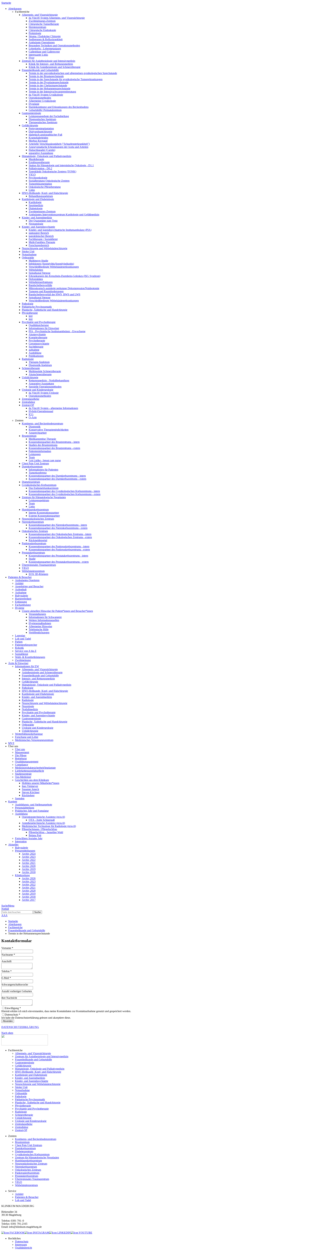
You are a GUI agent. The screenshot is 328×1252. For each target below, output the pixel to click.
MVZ (11, 743)
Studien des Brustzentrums (43, 445)
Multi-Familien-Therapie (42, 242)
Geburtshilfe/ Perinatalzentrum (45, 110)
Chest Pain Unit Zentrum (35, 463)
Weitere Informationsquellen (44, 620)
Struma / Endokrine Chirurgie (45, 36)
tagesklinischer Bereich (41, 236)
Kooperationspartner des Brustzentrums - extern (54, 448)
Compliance (21, 764)
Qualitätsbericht (23, 1247)
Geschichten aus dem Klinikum (32, 780)
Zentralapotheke (30, 398)
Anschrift (6, 961)
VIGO (32, 174)
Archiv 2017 (29, 899)
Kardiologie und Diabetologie (38, 199)
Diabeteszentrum (31, 481)
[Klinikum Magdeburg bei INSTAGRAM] (37, 1232)
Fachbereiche (15, 927)
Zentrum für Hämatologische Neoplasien (44, 497)
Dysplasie (34, 103)
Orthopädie (28, 257)
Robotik (19, 647)
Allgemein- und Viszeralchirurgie (40, 14)
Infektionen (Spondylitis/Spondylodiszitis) (51, 263)
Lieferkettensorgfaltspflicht (29, 770)
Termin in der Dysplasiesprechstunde (49, 82)
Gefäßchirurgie (30, 125)
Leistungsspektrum (39, 500)
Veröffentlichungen (39, 632)
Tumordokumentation (40, 183)
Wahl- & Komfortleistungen (30, 657)
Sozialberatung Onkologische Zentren (49, 180)
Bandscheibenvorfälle (40, 285)
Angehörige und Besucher (29, 586)
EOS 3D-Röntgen (38, 574)
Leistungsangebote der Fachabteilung (49, 116)
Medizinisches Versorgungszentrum (34, 740)
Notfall (5, 908)
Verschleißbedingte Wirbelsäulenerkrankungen (54, 266)
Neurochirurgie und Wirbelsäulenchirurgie (44, 248)
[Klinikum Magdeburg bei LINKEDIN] (60, 1232)
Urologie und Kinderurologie (37, 389)
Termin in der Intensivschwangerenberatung (52, 91)
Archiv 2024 (29, 853)
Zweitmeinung (23, 660)
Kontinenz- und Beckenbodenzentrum (42, 423)
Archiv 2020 (29, 866)
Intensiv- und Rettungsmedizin (38, 678)
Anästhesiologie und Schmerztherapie (42, 672)
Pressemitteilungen (25, 850)
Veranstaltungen (37, 614)
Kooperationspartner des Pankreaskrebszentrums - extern (59, 549)
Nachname (8, 954)
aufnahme (34, 349)
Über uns (20, 749)
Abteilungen (15, 924)
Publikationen (36, 355)
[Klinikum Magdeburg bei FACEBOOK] (13, 1232)
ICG (31, 414)
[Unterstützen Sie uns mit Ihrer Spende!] (24, 1044)
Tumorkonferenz (38, 472)
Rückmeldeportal (38, 540)
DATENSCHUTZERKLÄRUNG (20, 1027)
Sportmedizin (36, 205)
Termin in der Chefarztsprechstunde (48, 85)
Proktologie (35, 33)
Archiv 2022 (29, 859)
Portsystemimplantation (41, 128)
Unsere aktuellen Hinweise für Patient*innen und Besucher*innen (57, 611)
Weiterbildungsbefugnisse (29, 733)
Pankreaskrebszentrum (34, 543)
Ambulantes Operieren (27, 580)
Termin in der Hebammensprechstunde (49, 88)
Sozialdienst (21, 654)
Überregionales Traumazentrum (39, 564)
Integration (21, 841)
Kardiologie (35, 202)
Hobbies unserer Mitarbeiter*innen (40, 783)
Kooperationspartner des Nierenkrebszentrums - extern (58, 528)
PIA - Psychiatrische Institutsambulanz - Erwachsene (57, 331)
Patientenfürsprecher (26, 644)
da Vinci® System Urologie (44, 392)
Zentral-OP (28, 405)
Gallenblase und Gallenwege (44, 51)
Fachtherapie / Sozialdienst (43, 239)
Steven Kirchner (30, 792)
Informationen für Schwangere (45, 617)
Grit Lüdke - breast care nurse (45, 460)
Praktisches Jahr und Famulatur (32, 810)
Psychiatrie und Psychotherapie (39, 322)
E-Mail (6, 977)
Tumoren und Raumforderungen (46, 291)
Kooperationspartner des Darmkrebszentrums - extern (57, 478)
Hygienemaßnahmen (40, 623)
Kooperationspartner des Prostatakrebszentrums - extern (59, 561)
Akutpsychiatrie (37, 334)
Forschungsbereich (39, 245)
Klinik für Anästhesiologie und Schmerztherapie (54, 67)
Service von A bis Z (25, 650)
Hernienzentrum (37, 27)
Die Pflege (20, 755)
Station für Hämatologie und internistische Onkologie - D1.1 (61, 165)
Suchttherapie (36, 346)
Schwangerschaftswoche (14, 984)
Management (22, 752)
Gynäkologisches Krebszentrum (39, 485)
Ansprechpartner (38, 432)
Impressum (21, 1244)
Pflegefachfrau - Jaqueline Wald (46, 832)
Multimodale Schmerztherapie (45, 371)
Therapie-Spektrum (39, 362)
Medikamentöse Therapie (42, 438)
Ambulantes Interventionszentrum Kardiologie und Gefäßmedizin (64, 214)
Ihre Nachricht (9, 997)
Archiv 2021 (29, 863)
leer (31, 315)
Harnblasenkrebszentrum (35, 509)
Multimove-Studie (38, 260)
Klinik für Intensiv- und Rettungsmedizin (51, 63)
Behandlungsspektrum (41, 196)
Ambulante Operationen (42, 42)
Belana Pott (35, 835)
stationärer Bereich (39, 233)
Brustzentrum (29, 435)
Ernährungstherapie (39, 162)
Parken (19, 641)
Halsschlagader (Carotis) (42, 150)
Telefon (6, 971)
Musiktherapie (36, 159)
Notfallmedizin (30, 709)
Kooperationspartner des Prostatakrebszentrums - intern (58, 555)
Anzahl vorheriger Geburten (16, 991)
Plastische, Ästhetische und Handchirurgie (44, 309)
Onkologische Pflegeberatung (45, 186)
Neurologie (28, 706)
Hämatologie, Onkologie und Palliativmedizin (46, 156)
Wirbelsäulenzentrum (33, 571)
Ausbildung (35, 352)
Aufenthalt (20, 589)
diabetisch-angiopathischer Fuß (45, 134)
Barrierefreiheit (23, 598)
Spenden (19, 798)
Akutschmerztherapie (40, 374)
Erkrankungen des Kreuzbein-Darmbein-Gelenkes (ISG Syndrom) (64, 276)
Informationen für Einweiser (44, 328)
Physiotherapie (30, 312)
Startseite (6, 2)
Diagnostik (34, 426)
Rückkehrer (28, 795)
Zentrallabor (28, 402)
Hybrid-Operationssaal (41, 411)
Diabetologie (36, 208)
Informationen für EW (27, 666)
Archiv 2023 (29, 856)
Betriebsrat (21, 758)
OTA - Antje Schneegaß (42, 820)
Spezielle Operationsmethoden (45, 386)
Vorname (7, 948)
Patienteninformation (40, 451)
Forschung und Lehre (26, 737)
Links (32, 189)
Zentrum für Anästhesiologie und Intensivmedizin (48, 60)
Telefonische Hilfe (39, 629)
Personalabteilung (24, 807)
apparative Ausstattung (41, 153)
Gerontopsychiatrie (39, 343)
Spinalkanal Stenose (39, 272)
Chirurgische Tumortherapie (44, 24)
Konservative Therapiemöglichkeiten (49, 429)
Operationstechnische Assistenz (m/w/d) (43, 816)
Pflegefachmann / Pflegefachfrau (39, 829)
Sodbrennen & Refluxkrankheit (46, 39)
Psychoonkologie (38, 177)
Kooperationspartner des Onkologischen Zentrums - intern (60, 534)
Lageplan (20, 635)
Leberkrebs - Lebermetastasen (45, 48)
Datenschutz (21, 1241)
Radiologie (28, 359)
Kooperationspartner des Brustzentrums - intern (54, 441)
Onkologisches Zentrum (35, 531)
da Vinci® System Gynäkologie (46, 94)
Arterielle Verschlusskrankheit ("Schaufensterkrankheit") (59, 143)
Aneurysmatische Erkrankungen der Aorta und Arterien (58, 146)
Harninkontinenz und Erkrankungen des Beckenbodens (58, 107)
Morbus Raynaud (38, 140)
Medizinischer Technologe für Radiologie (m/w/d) (49, 826)
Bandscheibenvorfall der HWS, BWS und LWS (54, 294)
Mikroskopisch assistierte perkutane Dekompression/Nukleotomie (64, 288)
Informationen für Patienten (43, 469)
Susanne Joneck (30, 789)
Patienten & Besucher (26, 1197)
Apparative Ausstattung (41, 383)
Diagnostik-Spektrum (40, 365)
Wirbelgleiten (36, 269)
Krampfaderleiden (38, 137)
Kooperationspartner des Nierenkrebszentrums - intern (58, 524)
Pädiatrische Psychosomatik (37, 306)
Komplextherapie (38, 337)
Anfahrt (19, 583)
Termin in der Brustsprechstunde (46, 76)
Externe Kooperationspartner (44, 515)
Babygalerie (21, 595)
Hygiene (19, 607)
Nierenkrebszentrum (33, 521)
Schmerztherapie (31, 368)
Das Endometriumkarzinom (43, 488)
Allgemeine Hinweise (40, 626)
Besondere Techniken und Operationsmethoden (54, 45)
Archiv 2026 (29, 878)
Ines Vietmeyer (30, 786)
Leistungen (35, 454)
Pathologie (27, 303)
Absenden (8, 1021)
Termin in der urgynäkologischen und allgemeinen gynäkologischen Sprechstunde (73, 73)
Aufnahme (20, 592)
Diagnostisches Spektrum (42, 119)
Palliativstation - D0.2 (40, 168)
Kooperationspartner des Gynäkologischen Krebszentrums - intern (64, 491)
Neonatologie (36, 223)
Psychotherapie (37, 340)
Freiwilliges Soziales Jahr (28, 838)
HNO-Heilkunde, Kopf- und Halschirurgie (45, 193)
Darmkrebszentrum (32, 466)
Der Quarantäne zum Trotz (43, 220)
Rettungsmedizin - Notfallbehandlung (49, 380)
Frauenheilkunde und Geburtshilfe (40, 70)
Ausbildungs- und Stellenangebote (33, 804)
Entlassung (21, 601)
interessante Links (38, 54)
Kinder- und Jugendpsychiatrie (38, 226)
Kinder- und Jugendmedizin (37, 217)
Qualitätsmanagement (26, 761)
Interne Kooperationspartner (44, 512)
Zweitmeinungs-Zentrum (42, 20)
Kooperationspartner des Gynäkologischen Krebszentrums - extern (64, 494)
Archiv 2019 (29, 869)
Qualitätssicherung (39, 325)
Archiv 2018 (29, 872)
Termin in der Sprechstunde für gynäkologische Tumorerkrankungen (65, 79)
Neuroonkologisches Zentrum (38, 518)
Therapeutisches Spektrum (43, 122)
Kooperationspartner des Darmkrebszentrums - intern (57, 475)
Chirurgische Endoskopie (42, 30)
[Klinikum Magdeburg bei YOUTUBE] (81, 1232)
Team (32, 457)
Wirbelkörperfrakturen (41, 282)
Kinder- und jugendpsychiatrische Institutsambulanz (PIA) (60, 229)
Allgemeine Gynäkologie (42, 100)
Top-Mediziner (23, 776)
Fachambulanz (23, 604)
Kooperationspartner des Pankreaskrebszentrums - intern (59, 546)
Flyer (31, 57)
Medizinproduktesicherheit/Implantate (35, 767)
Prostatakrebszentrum (33, 552)
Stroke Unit (28, 251)
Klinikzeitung (22, 875)
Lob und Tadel (23, 638)
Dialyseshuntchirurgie (40, 131)
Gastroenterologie (31, 113)
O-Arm (33, 417)
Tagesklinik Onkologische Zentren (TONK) (52, 171)
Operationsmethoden (40, 97)
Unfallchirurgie (30, 377)
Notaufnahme (29, 254)
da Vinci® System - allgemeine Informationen (53, 408)
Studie (32, 558)
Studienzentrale (23, 773)
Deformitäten (36, 279)
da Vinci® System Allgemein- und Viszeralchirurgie (57, 17)
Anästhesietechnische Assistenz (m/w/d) (43, 823)
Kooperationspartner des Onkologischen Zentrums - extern (60, 537)
